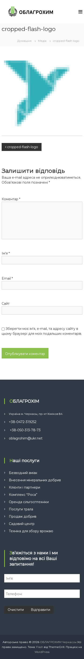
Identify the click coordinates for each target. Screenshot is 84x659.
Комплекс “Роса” (23, 495)
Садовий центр (22, 524)
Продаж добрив (22, 516)
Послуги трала (21, 509)
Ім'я (6, 253)
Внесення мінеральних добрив (35, 480)
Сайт (6, 303)
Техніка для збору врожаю (31, 531)
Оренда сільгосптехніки (29, 502)
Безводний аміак (23, 473)
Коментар (11, 199)
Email (7, 278)
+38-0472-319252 (22, 422)
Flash (39, 647)
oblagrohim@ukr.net (25, 438)
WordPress (42, 652)
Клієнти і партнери (24, 487)
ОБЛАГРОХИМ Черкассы (58, 642)
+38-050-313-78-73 (25, 430)
